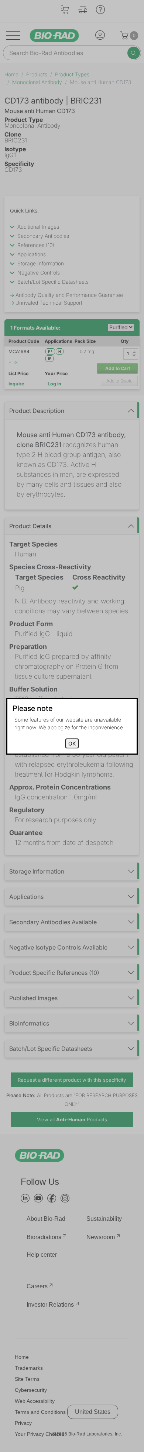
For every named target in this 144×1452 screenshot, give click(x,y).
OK (72, 743)
